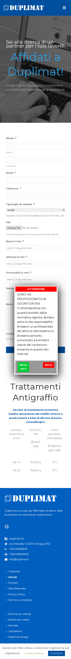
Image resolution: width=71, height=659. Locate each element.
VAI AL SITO (23, 366)
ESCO (48, 364)
